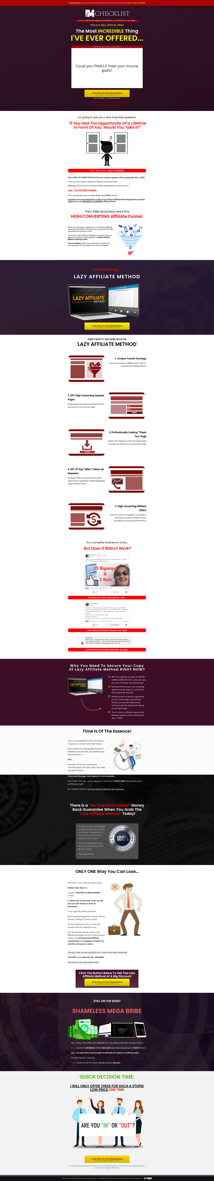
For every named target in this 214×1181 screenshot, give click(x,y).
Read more (149, 1178)
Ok (145, 1178)
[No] (212, 1178)
